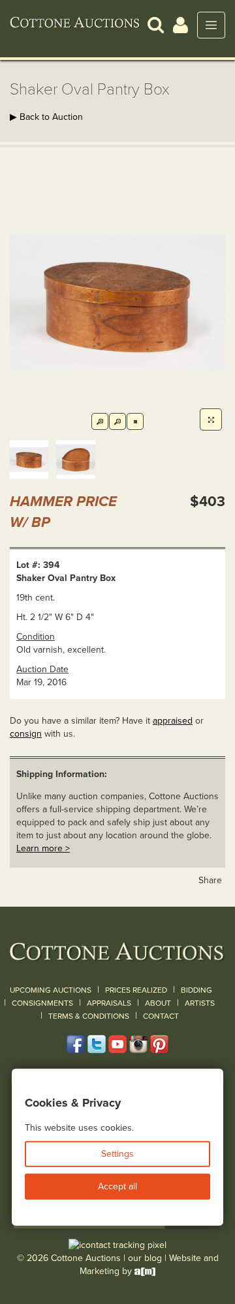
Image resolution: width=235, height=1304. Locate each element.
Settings (117, 1153)
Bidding (196, 990)
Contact (161, 1016)
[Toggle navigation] (211, 25)
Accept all (117, 1186)
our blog (145, 1258)
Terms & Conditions (88, 1016)
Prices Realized (136, 990)
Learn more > (43, 848)
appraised (173, 720)
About (158, 1003)
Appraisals (109, 1003)
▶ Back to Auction (46, 116)
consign (26, 733)
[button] (156, 24)
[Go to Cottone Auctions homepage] (75, 24)
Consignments (42, 1003)
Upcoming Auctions (50, 990)
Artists (200, 1003)
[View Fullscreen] (211, 419)
